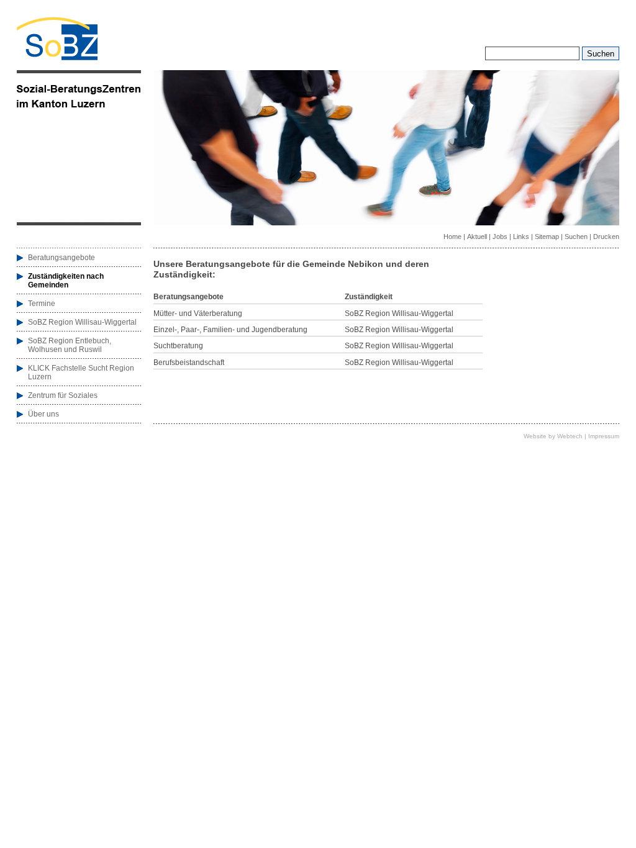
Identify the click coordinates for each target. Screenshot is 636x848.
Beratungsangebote (61, 257)
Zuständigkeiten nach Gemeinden (66, 280)
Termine (41, 303)
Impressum (603, 436)
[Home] (57, 57)
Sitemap (547, 236)
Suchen (576, 236)
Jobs (500, 236)
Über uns (43, 414)
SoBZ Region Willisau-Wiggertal (82, 322)
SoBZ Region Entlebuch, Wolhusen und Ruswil (69, 345)
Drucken (606, 236)
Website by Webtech (553, 436)
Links (521, 236)
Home (452, 236)
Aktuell (477, 236)
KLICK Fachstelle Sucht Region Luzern (81, 372)
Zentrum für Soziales (63, 395)
